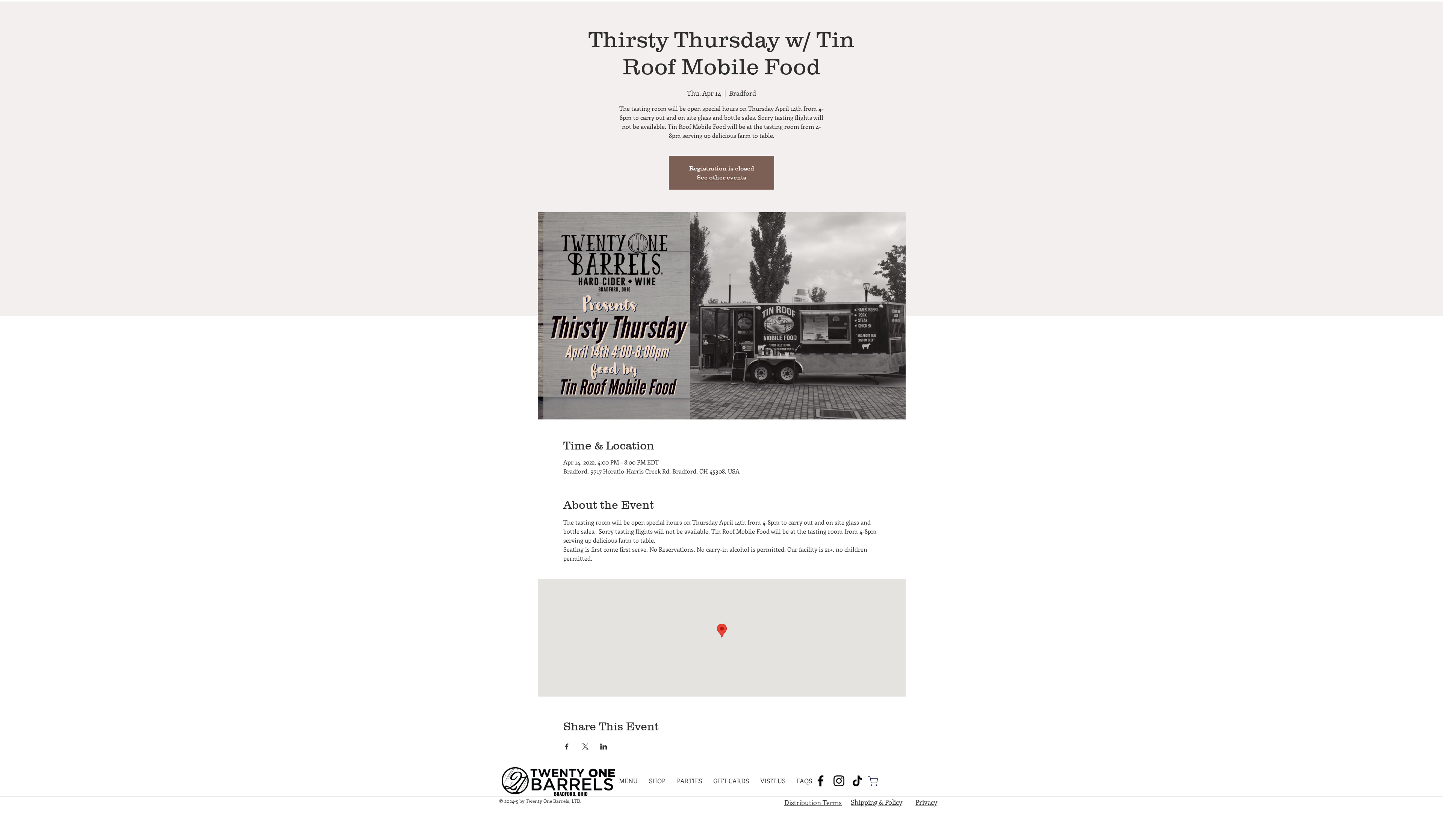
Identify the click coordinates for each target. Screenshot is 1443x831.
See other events (721, 177)
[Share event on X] (585, 747)
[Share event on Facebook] (566, 747)
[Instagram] (839, 781)
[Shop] (873, 781)
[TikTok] (857, 781)
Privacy (926, 802)
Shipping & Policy (876, 802)
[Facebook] (820, 781)
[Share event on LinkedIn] (603, 747)
